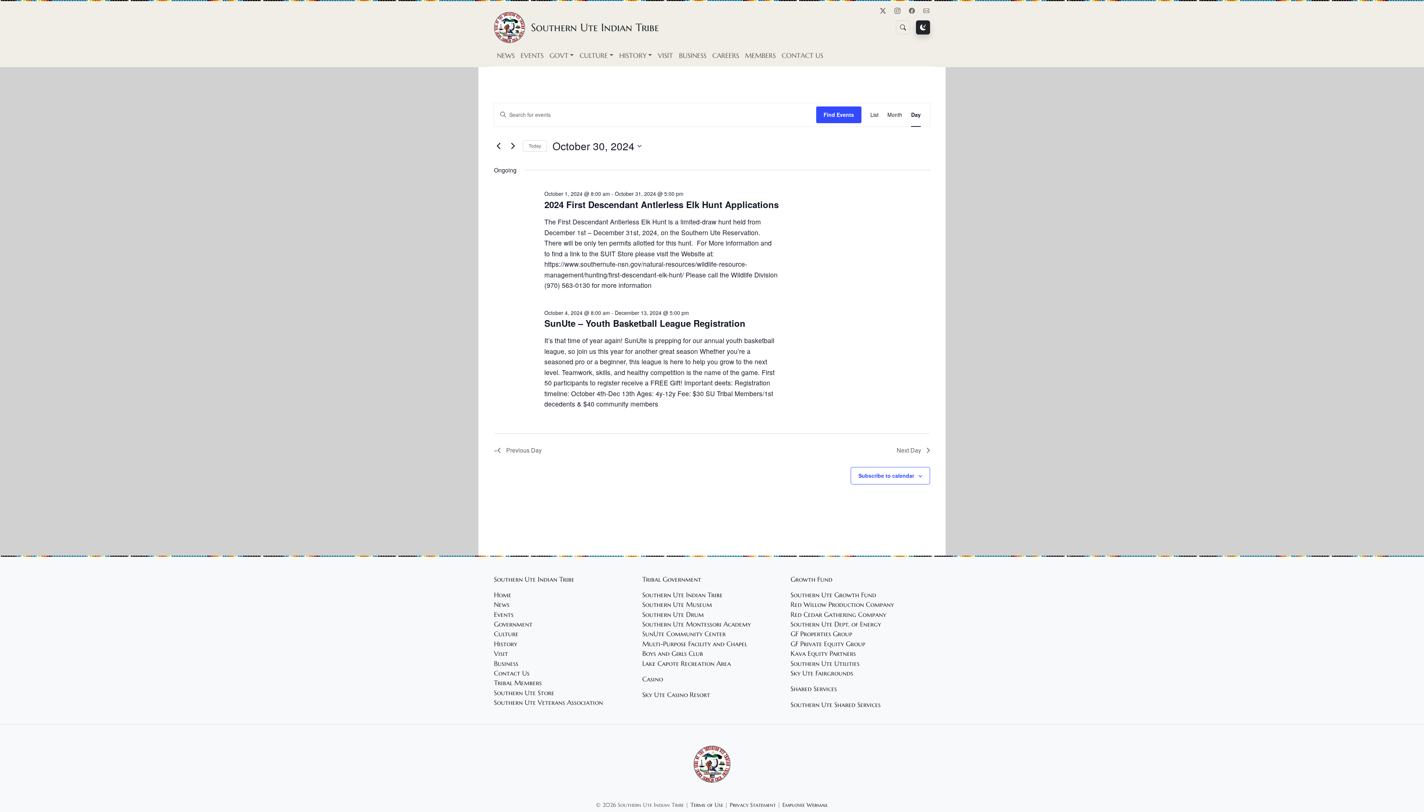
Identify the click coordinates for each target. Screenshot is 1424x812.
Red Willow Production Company (842, 605)
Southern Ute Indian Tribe (682, 595)
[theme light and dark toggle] (923, 27)
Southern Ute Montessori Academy (696, 624)
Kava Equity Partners (823, 654)
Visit (665, 56)
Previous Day (524, 450)
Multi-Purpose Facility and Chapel (694, 644)
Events (532, 56)
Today (535, 145)
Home (502, 595)
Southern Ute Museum (677, 605)
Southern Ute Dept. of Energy (836, 624)
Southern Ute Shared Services (836, 705)
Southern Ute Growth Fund (833, 595)
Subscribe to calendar (886, 475)
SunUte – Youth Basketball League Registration (644, 323)
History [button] (633, 56)
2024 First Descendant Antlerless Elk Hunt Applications (661, 204)
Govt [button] (559, 56)
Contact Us (802, 56)
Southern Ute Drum (673, 615)
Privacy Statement (753, 804)
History (505, 644)
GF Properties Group (821, 634)
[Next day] (512, 146)
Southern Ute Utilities (825, 664)
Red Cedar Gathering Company (838, 615)
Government (513, 624)
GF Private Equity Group (828, 644)
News (506, 56)
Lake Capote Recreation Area (686, 664)
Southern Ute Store (524, 693)
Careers (725, 56)
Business (692, 56)
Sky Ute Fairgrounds (822, 673)
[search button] (903, 27)
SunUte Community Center (684, 634)
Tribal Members (518, 683)
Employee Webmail (805, 804)
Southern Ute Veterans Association (548, 702)
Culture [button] (594, 56)
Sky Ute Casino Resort (676, 695)
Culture (506, 634)
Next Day (909, 450)
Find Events (839, 114)
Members (760, 56)
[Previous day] (498, 146)
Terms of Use (706, 804)
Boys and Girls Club (672, 654)
